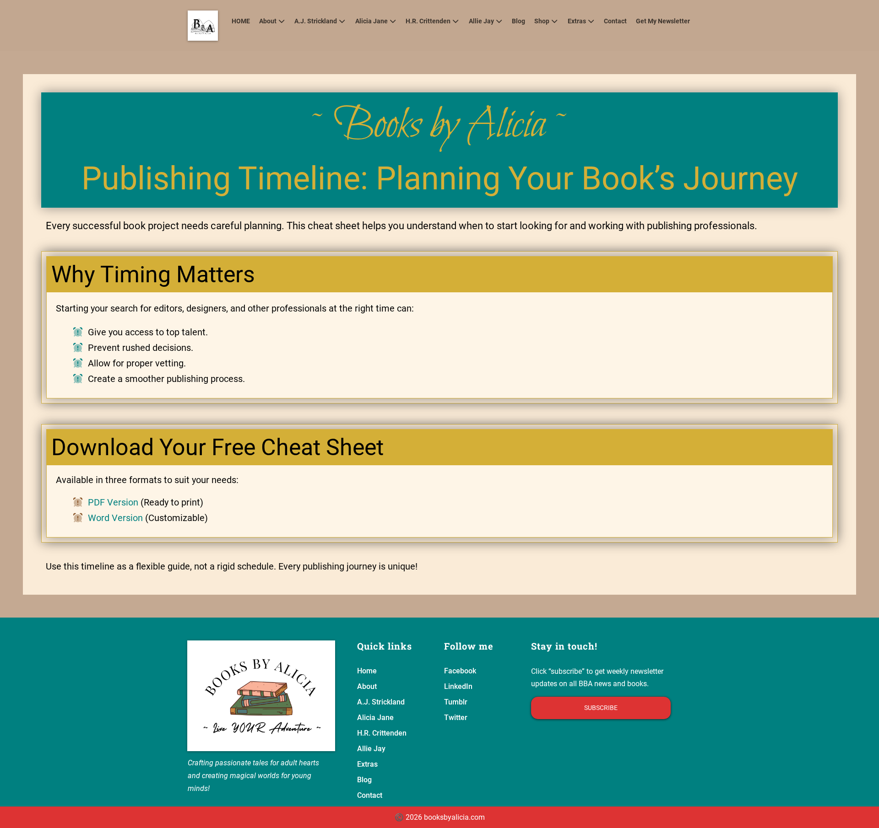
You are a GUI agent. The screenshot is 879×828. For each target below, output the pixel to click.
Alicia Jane (371, 21)
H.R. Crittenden (428, 21)
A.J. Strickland (315, 21)
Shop (541, 21)
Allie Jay (481, 21)
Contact (615, 21)
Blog (518, 21)
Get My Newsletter (663, 21)
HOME (241, 21)
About (268, 21)
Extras (577, 21)
